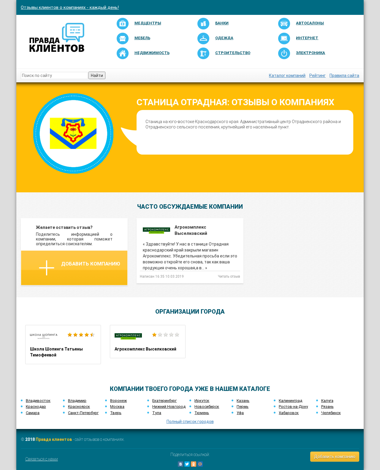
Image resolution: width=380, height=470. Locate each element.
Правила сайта (344, 75)
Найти (97, 75)
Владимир (77, 400)
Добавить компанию (90, 264)
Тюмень (201, 413)
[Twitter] (187, 464)
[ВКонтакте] (180, 464)
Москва (117, 406)
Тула (156, 413)
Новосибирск (206, 406)
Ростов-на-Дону (293, 406)
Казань (243, 400)
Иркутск (201, 400)
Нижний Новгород (169, 406)
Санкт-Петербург (83, 413)
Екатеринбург (164, 400)
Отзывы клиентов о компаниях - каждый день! (70, 7)
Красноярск (79, 406)
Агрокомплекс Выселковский (147, 341)
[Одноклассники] (193, 464)
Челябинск (331, 413)
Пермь (242, 406)
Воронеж (118, 400)
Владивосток (38, 400)
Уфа (240, 413)
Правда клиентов (54, 439)
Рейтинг (317, 75)
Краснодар (36, 406)
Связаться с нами (41, 459)
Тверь (115, 413)
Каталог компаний (287, 75)
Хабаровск (289, 413)
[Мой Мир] (200, 464)
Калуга (327, 400)
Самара (32, 413)
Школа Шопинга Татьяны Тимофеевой (63, 344)
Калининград (290, 400)
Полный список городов (190, 421)
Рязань (327, 406)
